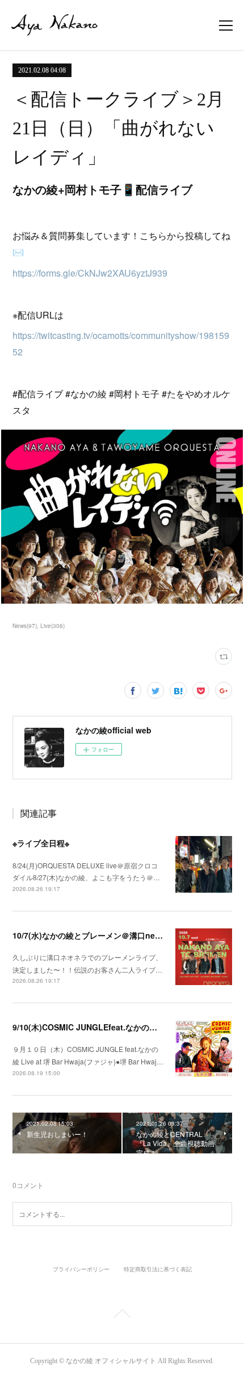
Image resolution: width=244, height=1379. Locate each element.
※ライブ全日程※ (40, 842)
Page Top (122, 1315)
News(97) (24, 626)
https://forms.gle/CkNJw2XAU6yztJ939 (89, 272)
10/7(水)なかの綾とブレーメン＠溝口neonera (94, 935)
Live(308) (52, 626)
